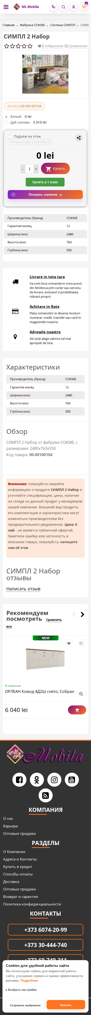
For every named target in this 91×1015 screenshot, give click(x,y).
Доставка (11, 881)
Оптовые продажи (19, 833)
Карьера (10, 825)
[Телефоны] (53, 7)
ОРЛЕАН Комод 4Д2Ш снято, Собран (39, 691)
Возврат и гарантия (20, 896)
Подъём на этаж (27, 136)
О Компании (14, 851)
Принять (66, 1005)
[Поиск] (63, 7)
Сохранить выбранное (25, 1005)
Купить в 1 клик (45, 182)
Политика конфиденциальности (32, 904)
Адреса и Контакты (20, 859)
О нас (8, 818)
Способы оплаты (18, 874)
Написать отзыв (23, 589)
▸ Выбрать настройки (21, 990)
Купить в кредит (17, 866)
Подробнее (29, 980)
